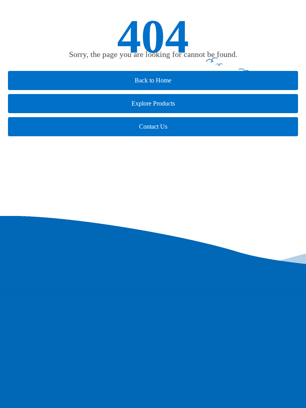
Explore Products (153, 103)
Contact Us (153, 126)
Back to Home (153, 80)
